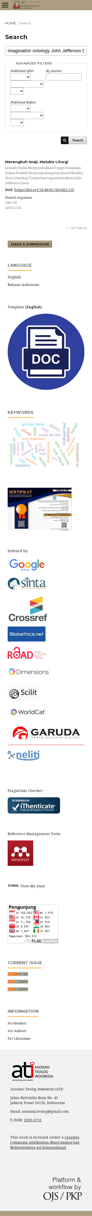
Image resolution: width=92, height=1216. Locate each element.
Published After (22, 71)
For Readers (17, 1023)
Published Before (23, 102)
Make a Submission (30, 244)
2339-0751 (33, 1120)
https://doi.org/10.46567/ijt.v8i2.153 (44, 189)
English (14, 277)
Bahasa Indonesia (23, 284)
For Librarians (19, 1038)
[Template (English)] (46, 388)
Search (77, 140)
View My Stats (32, 886)
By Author (54, 71)
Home (10, 23)
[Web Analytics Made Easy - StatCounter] (13, 886)
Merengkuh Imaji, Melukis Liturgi (44, 172)
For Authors (17, 1030)
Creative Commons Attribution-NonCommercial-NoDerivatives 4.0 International (45, 1142)
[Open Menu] (5, 5)
